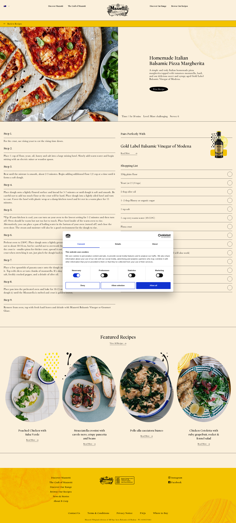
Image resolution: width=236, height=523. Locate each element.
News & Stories (61, 496)
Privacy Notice (125, 513)
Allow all (153, 285)
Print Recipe (158, 89)
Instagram (176, 477)
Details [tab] (118, 244)
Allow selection (118, 285)
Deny (83, 285)
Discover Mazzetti (55, 6)
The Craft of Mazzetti (77, 6)
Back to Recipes (14, 23)
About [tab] (155, 244)
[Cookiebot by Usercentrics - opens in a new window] (160, 236)
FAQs (143, 513)
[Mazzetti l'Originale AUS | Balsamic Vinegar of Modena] (118, 10)
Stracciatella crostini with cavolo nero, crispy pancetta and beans (89, 434)
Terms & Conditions (98, 513)
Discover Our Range (158, 6)
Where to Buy (160, 513)
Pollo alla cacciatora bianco (146, 430)
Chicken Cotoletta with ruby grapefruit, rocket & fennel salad (203, 434)
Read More (125, 153)
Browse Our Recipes (179, 6)
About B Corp (61, 501)
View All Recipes (116, 343)
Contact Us (74, 513)
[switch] (104, 275)
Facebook (176, 482)
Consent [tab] (81, 244)
